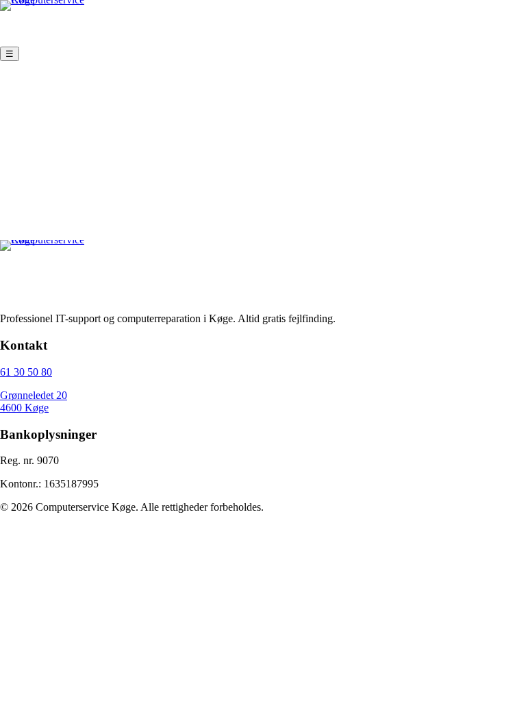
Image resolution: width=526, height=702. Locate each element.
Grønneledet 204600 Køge (33, 401)
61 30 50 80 (26, 372)
